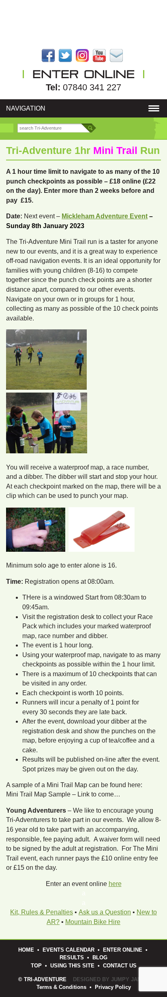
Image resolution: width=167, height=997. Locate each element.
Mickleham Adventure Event (105, 216)
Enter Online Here (83, 74)
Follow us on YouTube (99, 55)
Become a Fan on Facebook (48, 55)
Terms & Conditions (61, 987)
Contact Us (116, 55)
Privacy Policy (113, 987)
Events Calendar (68, 950)
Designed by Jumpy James (111, 979)
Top (36, 966)
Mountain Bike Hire (92, 921)
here (115, 883)
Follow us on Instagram (82, 55)
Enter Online (122, 950)
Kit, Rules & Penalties (41, 912)
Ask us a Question (105, 912)
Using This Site (72, 966)
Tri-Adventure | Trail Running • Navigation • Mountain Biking (83, 24)
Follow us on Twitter (65, 55)
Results (72, 957)
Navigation (25, 108)
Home (26, 950)
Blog (99, 957)
